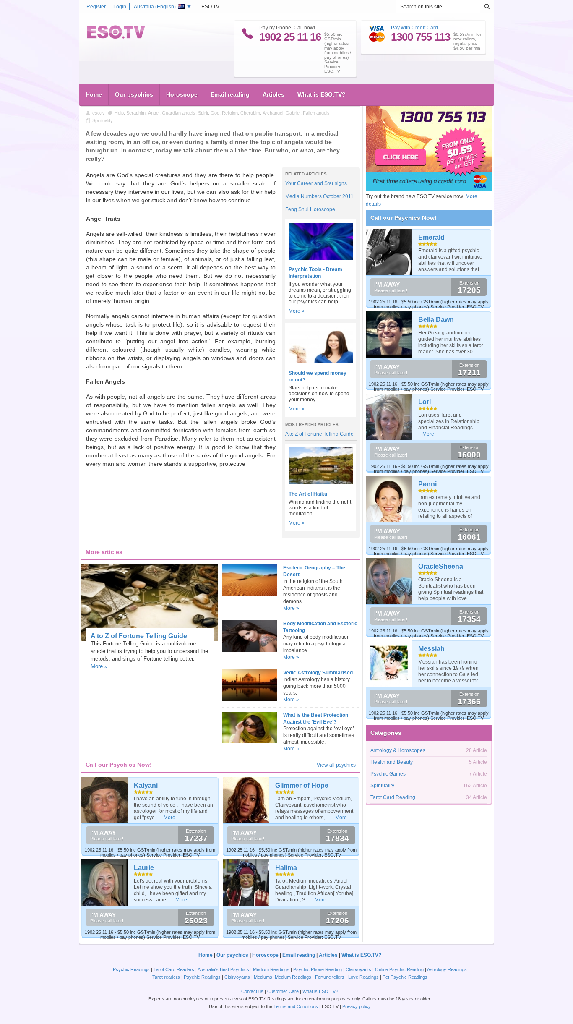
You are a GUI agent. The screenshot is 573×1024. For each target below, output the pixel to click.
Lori (424, 401)
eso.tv (98, 112)
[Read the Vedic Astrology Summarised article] (249, 699)
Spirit (203, 112)
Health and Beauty (391, 762)
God (215, 112)
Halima (286, 867)
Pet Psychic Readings (405, 977)
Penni (427, 484)
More (169, 817)
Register (96, 7)
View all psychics (336, 765)
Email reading (230, 94)
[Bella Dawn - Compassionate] (389, 334)
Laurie (144, 867)
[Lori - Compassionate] (389, 417)
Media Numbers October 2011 (319, 196)
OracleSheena (440, 566)
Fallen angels (316, 112)
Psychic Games (388, 774)
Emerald (431, 237)
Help (119, 112)
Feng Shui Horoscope (310, 209)
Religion (230, 112)
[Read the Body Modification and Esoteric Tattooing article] (249, 650)
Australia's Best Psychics (223, 969)
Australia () (155, 7)
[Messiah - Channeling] (389, 663)
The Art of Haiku (308, 494)
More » (297, 311)
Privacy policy (356, 1006)
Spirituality (102, 120)
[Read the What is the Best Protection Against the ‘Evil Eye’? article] (249, 741)
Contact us (252, 991)
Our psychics (134, 94)
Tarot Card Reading (392, 797)
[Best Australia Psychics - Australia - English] (116, 37)
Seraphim (136, 112)
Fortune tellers (329, 977)
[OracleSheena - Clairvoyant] (389, 581)
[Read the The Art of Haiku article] (321, 483)
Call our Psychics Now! (403, 217)
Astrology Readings (447, 969)
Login (119, 7)
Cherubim (250, 112)
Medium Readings (271, 969)
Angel (153, 112)
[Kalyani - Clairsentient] (105, 800)
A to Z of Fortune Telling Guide (319, 434)
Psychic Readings (131, 969)
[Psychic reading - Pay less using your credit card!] (429, 189)
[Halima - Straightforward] (246, 882)
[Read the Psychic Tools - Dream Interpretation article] (321, 258)
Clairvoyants (358, 969)
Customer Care (283, 991)
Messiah (431, 648)
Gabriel (293, 112)
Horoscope (182, 94)
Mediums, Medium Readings (282, 977)
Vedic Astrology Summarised (318, 673)
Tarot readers (166, 977)
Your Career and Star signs (316, 183)
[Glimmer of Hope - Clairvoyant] (246, 800)
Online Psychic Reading (399, 969)
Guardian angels (178, 112)
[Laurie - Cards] (105, 882)
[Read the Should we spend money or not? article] (321, 362)
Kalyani (146, 785)
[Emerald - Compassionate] (389, 252)
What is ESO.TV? (321, 94)
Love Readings (363, 977)
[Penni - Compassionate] (389, 499)
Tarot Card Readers (174, 969)
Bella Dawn (436, 319)
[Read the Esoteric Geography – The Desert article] (249, 594)
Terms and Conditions (295, 1006)
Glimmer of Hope (301, 785)
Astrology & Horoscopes (397, 750)
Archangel (273, 112)
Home (94, 94)
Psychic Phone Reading (317, 969)
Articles (273, 94)
